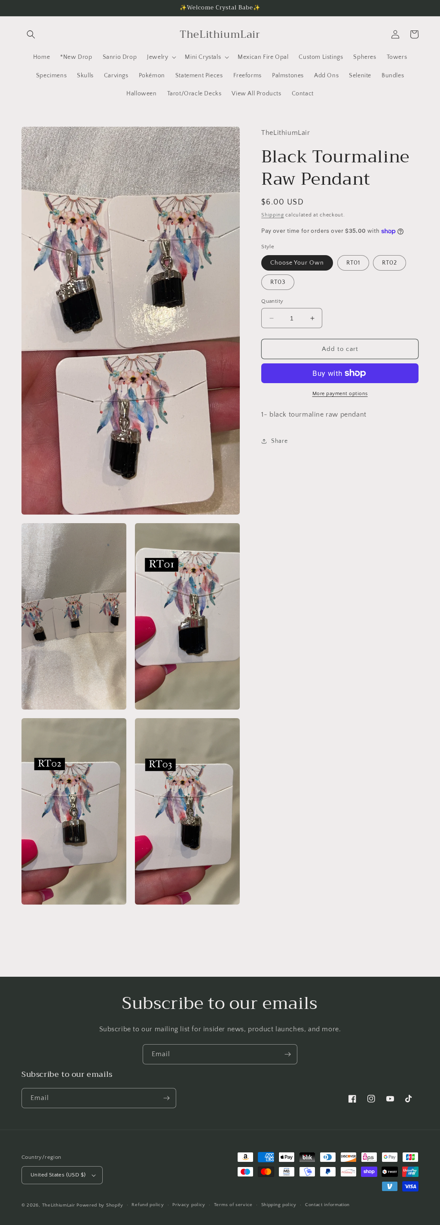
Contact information (327, 1204)
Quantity (272, 301)
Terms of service (233, 1204)
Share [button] (279, 441)
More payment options (340, 393)
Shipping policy (279, 1204)
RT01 (353, 262)
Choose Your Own (297, 262)
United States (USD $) (58, 1175)
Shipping (272, 215)
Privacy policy (188, 1204)
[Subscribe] (287, 1054)
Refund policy (147, 1204)
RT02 (389, 262)
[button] (30, 34)
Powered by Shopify (99, 1205)
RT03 (277, 282)
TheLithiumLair (58, 1205)
